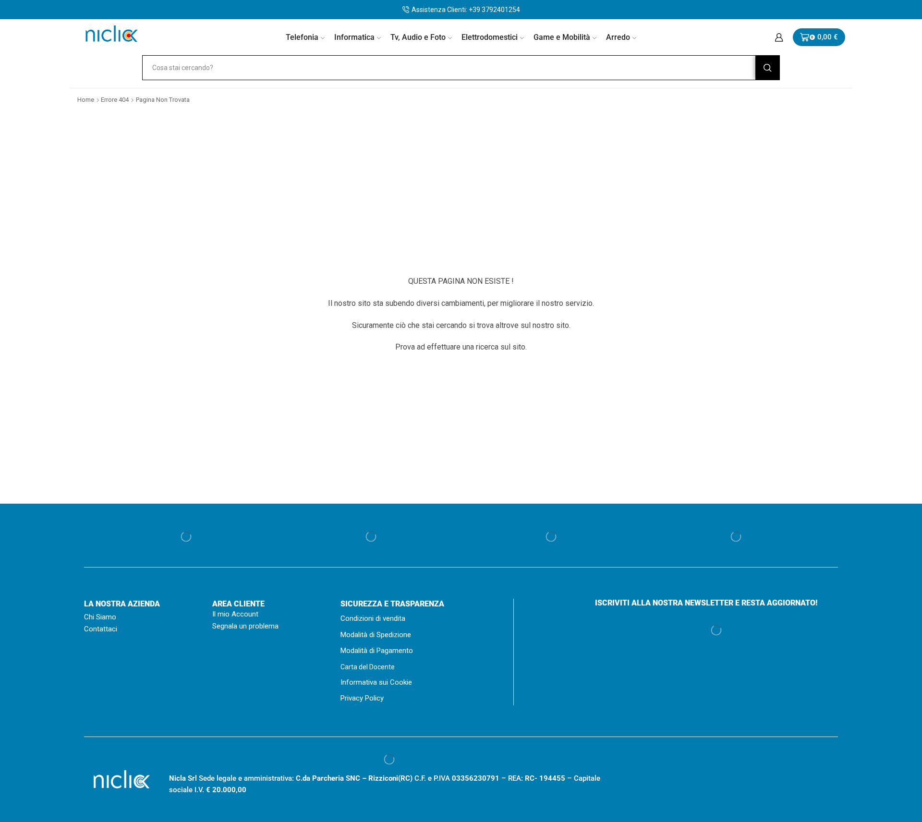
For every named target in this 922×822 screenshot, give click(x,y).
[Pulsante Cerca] (767, 68)
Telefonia (302, 37)
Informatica (354, 37)
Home (85, 99)
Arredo (618, 37)
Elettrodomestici (489, 37)
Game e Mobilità (562, 37)
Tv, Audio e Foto (418, 37)
